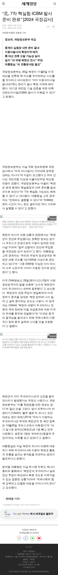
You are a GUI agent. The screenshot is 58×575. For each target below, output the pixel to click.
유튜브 (39, 538)
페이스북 (25, 538)
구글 (19, 538)
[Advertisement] (29, 131)
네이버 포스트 (32, 538)
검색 (54, 3)
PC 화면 (29, 546)
